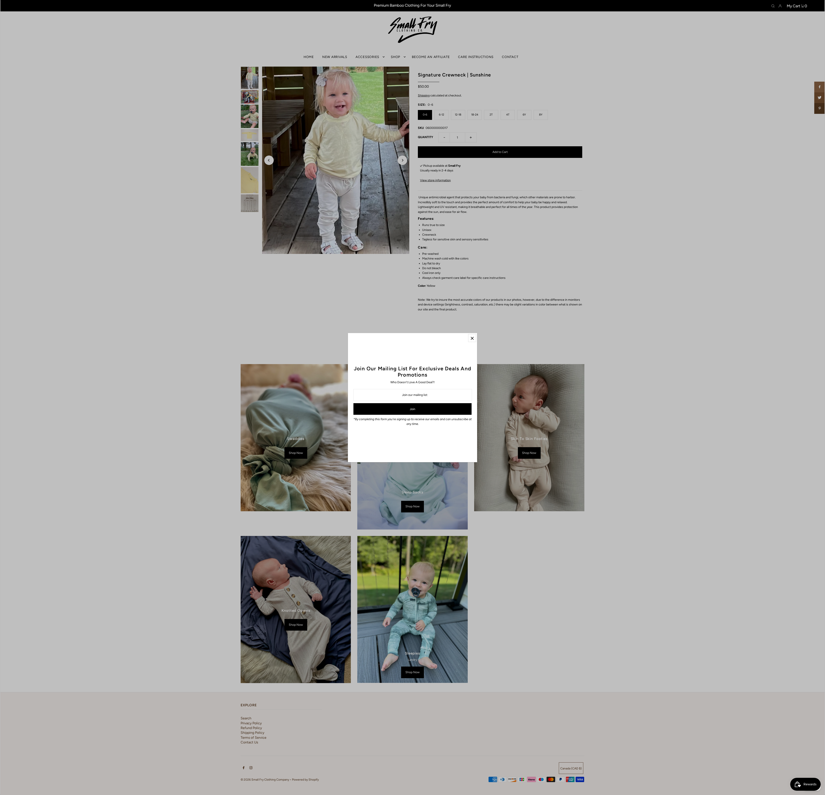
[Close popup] (472, 338)
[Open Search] (773, 5)
